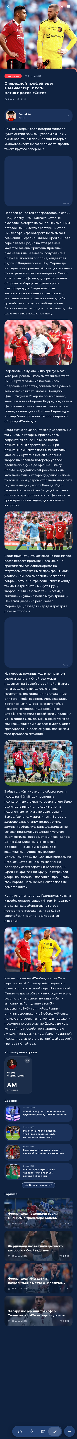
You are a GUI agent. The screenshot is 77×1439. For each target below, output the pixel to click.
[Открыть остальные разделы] (69, 1431)
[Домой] (20, 1431)
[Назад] (7, 6)
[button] (38, 342)
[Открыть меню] (68, 6)
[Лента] (31, 1431)
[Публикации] (55, 1431)
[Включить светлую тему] (61, 6)
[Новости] (43, 1431)
